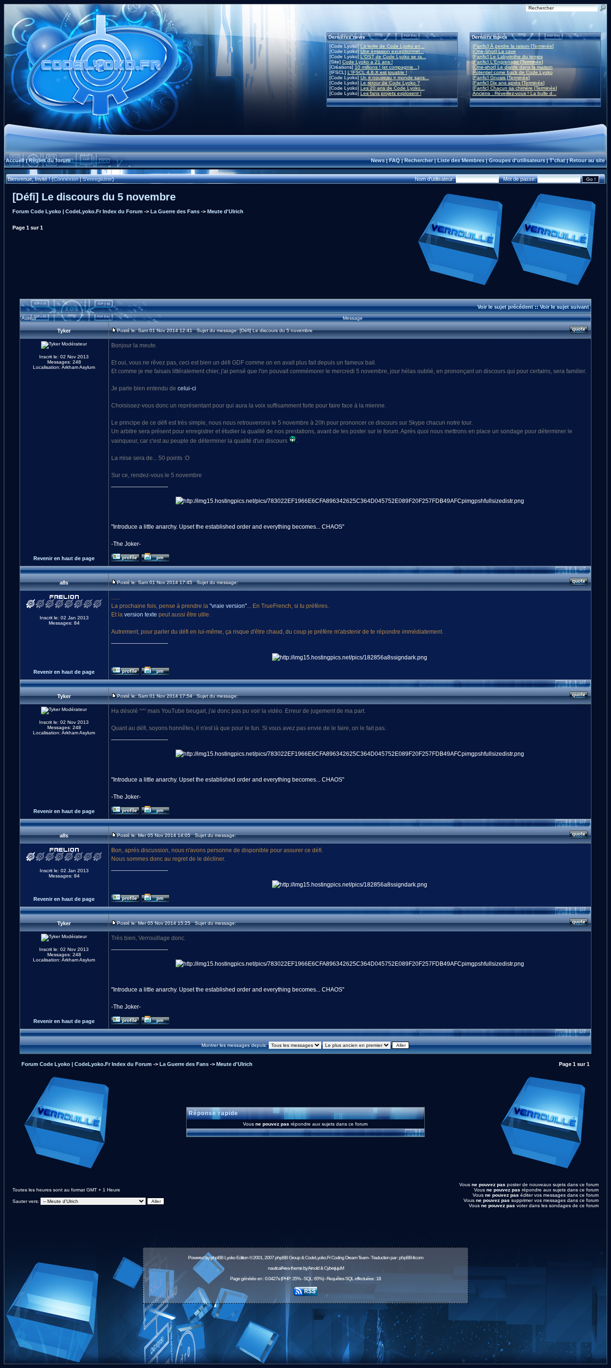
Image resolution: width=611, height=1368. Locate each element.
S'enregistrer (97, 179)
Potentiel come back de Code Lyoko (513, 72)
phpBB (217, 1257)
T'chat (557, 160)
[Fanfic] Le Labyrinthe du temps (508, 56)
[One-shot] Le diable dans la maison (513, 67)
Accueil (15, 160)
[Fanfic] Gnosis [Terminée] (501, 77)
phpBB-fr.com (411, 1257)
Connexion (65, 179)
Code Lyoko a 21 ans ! (367, 61)
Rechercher (418, 160)
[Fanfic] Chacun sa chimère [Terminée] (515, 88)
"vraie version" (228, 606)
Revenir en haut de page (64, 558)
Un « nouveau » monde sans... (394, 77)
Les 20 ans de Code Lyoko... (392, 88)
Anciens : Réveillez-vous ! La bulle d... (515, 93)
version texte (140, 614)
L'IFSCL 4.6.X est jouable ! (377, 72)
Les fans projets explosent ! (390, 93)
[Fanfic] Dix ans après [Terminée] (509, 82)
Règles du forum (50, 160)
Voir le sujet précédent (505, 307)
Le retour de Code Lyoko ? (390, 82)
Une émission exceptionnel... (392, 51)
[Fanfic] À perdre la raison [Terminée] (513, 46)
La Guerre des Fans (175, 211)
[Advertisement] (305, 1328)
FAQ (394, 160)
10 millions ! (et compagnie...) (387, 67)
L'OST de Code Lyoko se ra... (393, 56)
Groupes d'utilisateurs (517, 160)
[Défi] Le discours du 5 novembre (94, 197)
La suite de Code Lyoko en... (392, 46)
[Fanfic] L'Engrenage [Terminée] (508, 61)
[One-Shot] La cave (494, 51)
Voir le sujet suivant (564, 307)
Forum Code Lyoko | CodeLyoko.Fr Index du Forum (77, 211)
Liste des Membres (461, 160)
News (378, 160)
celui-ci (187, 388)
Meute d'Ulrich (225, 211)
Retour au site (587, 160)
